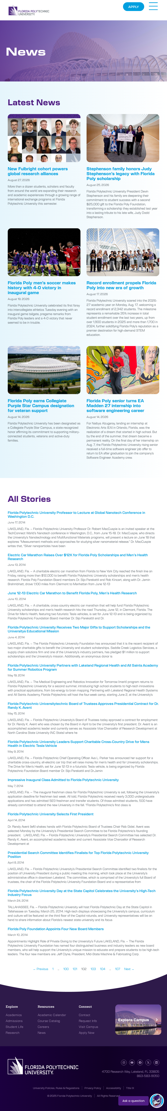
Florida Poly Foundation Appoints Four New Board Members (56, 929)
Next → (129, 969)
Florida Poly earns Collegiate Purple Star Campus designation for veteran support (41, 405)
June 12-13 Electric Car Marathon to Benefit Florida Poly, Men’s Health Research (72, 593)
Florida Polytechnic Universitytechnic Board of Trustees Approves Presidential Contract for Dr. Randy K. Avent (83, 705)
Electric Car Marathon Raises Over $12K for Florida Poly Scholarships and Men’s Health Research (78, 557)
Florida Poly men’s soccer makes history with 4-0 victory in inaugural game (42, 287)
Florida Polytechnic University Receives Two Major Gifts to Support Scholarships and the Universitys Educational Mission (79, 629)
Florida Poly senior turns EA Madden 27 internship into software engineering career (115, 405)
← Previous (40, 969)
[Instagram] (124, 1062)
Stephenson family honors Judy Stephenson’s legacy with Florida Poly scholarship (121, 173)
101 (75, 969)
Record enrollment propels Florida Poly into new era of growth (121, 285)
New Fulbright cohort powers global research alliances (38, 171)
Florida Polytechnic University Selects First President (50, 814)
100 (66, 969)
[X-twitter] (148, 1062)
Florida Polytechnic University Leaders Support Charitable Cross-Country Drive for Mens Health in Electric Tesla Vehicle (78, 744)
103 (93, 969)
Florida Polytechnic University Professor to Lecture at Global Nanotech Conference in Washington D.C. (76, 514)
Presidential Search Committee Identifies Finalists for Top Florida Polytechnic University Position (78, 855)
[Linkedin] (156, 1062)
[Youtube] (132, 1062)
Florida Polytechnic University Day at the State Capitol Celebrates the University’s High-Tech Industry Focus (82, 893)
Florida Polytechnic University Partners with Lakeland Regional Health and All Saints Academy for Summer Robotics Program (83, 667)
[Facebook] (140, 1062)
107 (117, 969)
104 (102, 969)
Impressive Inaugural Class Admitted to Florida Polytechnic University (63, 780)
